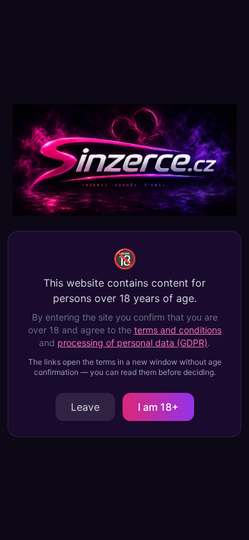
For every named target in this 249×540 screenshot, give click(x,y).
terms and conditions (178, 329)
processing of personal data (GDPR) (132, 342)
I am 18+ (158, 407)
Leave (85, 407)
